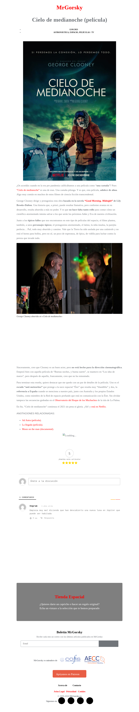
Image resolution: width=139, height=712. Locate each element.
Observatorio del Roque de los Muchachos (76, 400)
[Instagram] (89, 700)
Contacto (77, 685)
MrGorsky (69, 7)
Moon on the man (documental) (37, 429)
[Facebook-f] (61, 700)
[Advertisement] (69, 343)
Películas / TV (86, 32)
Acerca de (62, 685)
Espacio (74, 32)
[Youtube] (80, 700)
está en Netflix (98, 406)
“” (99, 200)
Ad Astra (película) (31, 420)
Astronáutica (61, 32)
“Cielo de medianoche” (28, 190)
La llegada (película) (32, 424)
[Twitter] (71, 700)
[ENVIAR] (108, 643)
